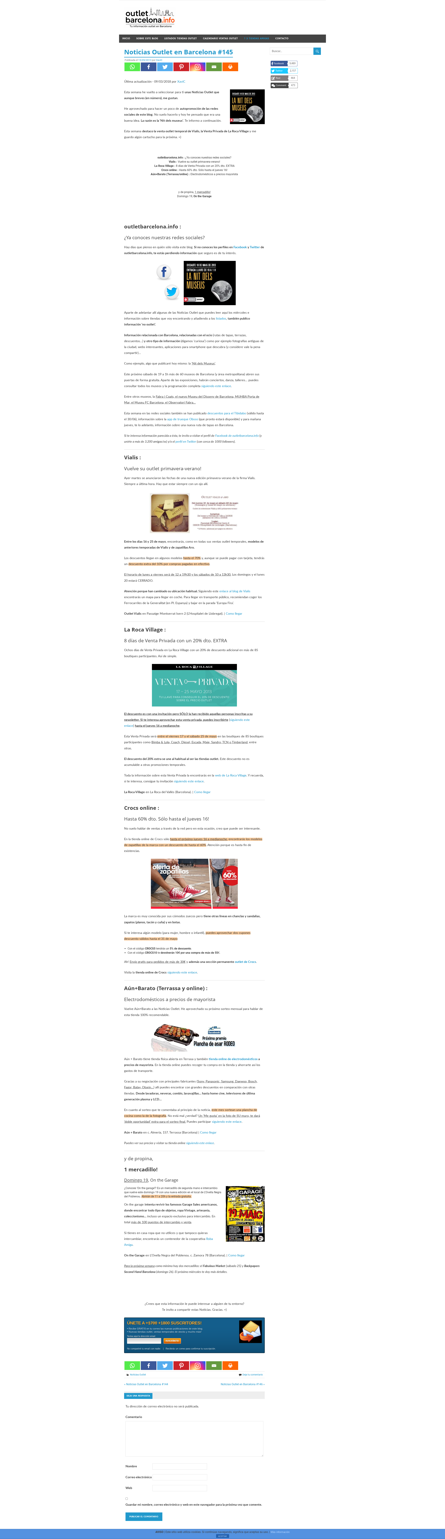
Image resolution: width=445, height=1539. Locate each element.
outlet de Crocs (245, 962)
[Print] (230, 66)
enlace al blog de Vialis (234, 591)
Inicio (126, 38)
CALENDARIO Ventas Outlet (220, 38)
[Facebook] (148, 66)
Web (129, 1488)
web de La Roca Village (230, 775)
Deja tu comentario (252, 1374)
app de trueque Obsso (182, 419)
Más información (280, 1531)
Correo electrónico (139, 1477)
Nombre (131, 1466)
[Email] (214, 66)
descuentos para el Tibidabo (226, 413)
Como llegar (234, 613)
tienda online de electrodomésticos (233, 1059)
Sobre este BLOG (147, 38)
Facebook (240, 247)
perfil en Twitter (186, 441)
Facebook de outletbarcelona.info (237, 435)
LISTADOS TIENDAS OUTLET (180, 38)
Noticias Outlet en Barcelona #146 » (243, 1384)
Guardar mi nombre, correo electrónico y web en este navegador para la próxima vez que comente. (194, 1504)
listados (221, 318)
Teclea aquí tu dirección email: (141, 1336)
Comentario (134, 1417)
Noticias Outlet (138, 1374)
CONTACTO (281, 38)
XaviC (159, 60)
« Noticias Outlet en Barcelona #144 (146, 1384)
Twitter (255, 247)
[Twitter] (165, 66)
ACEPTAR (222, 1536)
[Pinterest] (181, 66)
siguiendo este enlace (216, 386)
